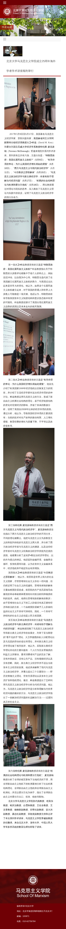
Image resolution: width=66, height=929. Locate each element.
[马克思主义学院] (29, 12)
